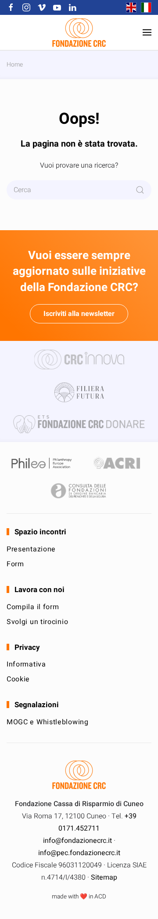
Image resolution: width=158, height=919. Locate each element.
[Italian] (143, 7)
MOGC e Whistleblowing (48, 722)
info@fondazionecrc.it (77, 840)
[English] (129, 7)
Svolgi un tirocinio (37, 622)
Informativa (26, 664)
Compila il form (33, 607)
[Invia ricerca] (140, 190)
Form (15, 564)
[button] (147, 32)
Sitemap (104, 877)
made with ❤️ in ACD (79, 896)
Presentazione (31, 549)
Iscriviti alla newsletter (79, 314)
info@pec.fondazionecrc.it (79, 853)
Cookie (18, 679)
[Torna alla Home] (79, 32)
